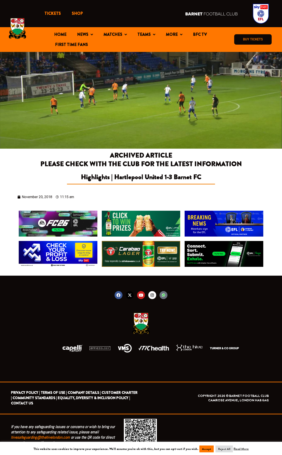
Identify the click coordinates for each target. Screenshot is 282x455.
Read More (241, 448)
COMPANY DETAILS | (84, 392)
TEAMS (144, 34)
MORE (172, 34)
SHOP (77, 13)
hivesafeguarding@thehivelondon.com (40, 437)
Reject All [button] (224, 449)
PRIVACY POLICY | (25, 392)
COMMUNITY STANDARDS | (35, 397)
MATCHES (113, 34)
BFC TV (200, 34)
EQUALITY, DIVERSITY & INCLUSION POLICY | (94, 397)
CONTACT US (22, 403)
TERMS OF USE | (54, 392)
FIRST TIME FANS (71, 44)
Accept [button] (206, 449)
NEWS (82, 34)
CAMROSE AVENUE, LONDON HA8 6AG (238, 400)
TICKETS (53, 13)
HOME (60, 34)
